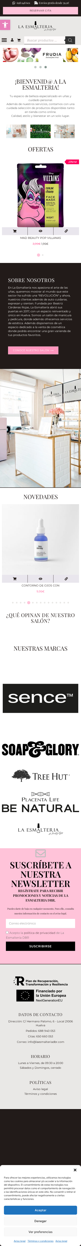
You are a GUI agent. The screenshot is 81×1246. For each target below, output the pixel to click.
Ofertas (40, 149)
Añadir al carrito (15, 231)
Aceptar (40, 1210)
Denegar (40, 1221)
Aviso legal (20, 1240)
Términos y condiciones (40, 1240)
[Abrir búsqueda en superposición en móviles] (49, 40)
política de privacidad (39, 933)
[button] (5, 25)
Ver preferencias (40, 1232)
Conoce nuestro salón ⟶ (33, 350)
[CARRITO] (20, 40)
